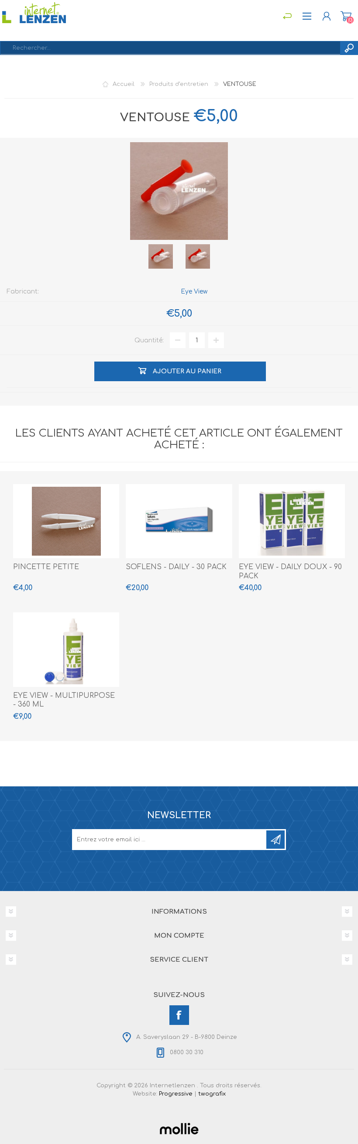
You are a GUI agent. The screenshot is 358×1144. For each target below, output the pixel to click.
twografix (212, 1094)
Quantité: (149, 340)
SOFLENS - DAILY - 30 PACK (176, 567)
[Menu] (287, 16)
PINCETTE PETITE (46, 567)
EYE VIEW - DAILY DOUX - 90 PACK (290, 571)
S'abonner (275, 839)
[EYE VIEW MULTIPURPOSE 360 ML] (66, 649)
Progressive (176, 1094)
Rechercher (349, 48)
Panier (346, 16)
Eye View (194, 291)
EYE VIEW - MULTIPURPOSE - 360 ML (64, 700)
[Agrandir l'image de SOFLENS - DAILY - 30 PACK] (179, 521)
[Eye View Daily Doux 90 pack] (292, 521)
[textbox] (170, 48)
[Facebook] (179, 1015)
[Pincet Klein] (66, 521)
